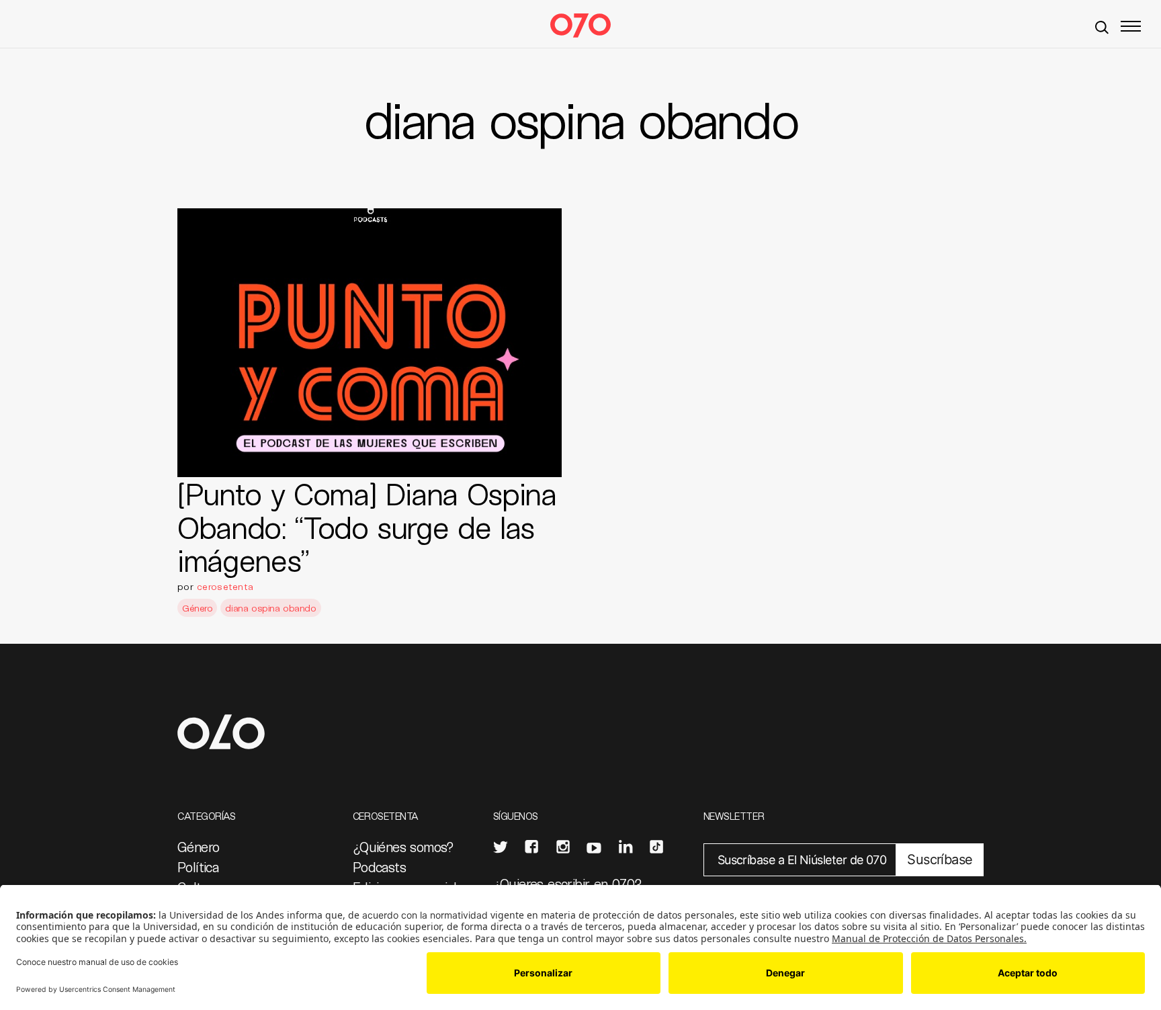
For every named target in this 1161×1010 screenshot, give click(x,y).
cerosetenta (225, 586)
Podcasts (379, 867)
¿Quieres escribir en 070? (567, 884)
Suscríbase (939, 859)
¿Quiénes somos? (403, 847)
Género (197, 608)
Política (197, 867)
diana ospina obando (270, 608)
